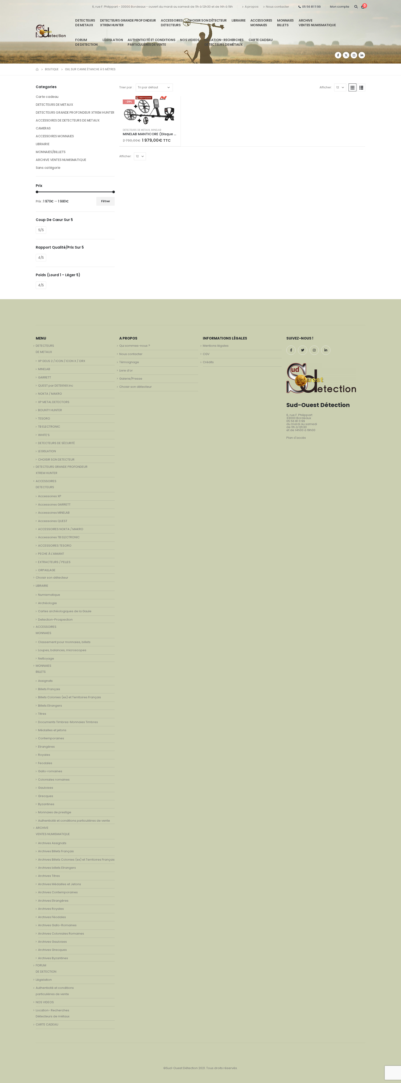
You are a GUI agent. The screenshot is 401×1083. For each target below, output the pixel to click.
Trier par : (126, 87)
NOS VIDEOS (190, 40)
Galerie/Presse (130, 378)
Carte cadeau (47, 96)
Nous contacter (277, 7)
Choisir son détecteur (207, 20)
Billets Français (49, 689)
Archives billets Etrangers (57, 867)
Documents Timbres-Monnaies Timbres (68, 722)
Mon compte (339, 7)
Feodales (45, 763)
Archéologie (47, 603)
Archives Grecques (52, 950)
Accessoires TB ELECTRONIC (59, 537)
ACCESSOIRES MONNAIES (55, 136)
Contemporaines (51, 738)
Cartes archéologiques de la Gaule (64, 611)
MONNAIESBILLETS (285, 22)
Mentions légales (216, 345)
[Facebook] (338, 55)
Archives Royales (51, 909)
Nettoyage (46, 658)
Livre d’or (126, 370)
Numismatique (49, 595)
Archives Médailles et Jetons (59, 884)
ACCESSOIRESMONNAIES (261, 22)
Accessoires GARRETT (54, 504)
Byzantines (46, 804)
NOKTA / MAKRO (50, 393)
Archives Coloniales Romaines (61, 933)
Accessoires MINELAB (54, 512)
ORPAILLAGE (46, 570)
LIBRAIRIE (239, 20)
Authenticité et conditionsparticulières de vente (151, 42)
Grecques (45, 796)
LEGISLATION (47, 451)
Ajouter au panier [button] (173, 103)
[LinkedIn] (362, 55)
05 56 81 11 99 (311, 7)
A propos (252, 7)
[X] (346, 55)
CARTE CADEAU (261, 40)
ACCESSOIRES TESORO (54, 545)
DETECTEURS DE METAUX (136, 130)
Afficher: (326, 87)
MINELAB (156, 130)
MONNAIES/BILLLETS (50, 152)
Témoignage (129, 362)
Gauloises (45, 787)
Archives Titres (49, 876)
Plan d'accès (296, 438)
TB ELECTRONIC (49, 426)
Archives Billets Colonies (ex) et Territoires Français (76, 859)
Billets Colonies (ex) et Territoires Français (69, 697)
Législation (113, 40)
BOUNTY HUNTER (50, 410)
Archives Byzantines (53, 958)
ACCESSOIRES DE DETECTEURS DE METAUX (67, 120)
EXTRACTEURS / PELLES (54, 562)
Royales (44, 755)
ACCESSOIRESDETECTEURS (172, 22)
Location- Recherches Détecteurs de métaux (224, 42)
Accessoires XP (49, 496)
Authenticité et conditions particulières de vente (74, 820)
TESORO (44, 418)
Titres (42, 713)
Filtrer (105, 201)
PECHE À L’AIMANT (51, 553)
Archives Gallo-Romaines (57, 925)
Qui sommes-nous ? (134, 345)
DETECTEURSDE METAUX (85, 22)
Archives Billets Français (56, 851)
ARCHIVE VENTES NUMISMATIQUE (317, 22)
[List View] (361, 87)
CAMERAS (43, 128)
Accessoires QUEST (52, 521)
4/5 (41, 257)
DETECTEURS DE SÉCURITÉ (56, 443)
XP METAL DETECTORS (53, 402)
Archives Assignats (52, 843)
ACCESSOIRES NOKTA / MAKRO (60, 529)
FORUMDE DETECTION (86, 42)
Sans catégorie (48, 167)
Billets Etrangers (50, 705)
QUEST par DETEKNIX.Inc (55, 385)
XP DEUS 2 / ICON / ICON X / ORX (61, 361)
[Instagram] (354, 55)
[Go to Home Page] (37, 69)
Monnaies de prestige (54, 812)
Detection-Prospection (55, 619)
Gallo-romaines (50, 771)
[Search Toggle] (356, 7)
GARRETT (44, 377)
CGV (206, 354)
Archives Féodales (52, 917)
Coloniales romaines (54, 779)
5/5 (41, 230)
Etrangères (46, 746)
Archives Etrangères (53, 900)
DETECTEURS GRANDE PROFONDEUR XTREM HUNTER (128, 22)
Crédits (208, 362)
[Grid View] (352, 87)
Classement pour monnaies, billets (64, 642)
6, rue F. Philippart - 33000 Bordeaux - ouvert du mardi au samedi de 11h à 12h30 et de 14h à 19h (162, 7)
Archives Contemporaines (58, 892)
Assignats (45, 681)
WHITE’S (44, 435)
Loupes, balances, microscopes (62, 650)
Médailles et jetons (52, 730)
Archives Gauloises (52, 941)
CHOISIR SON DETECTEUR (56, 459)
